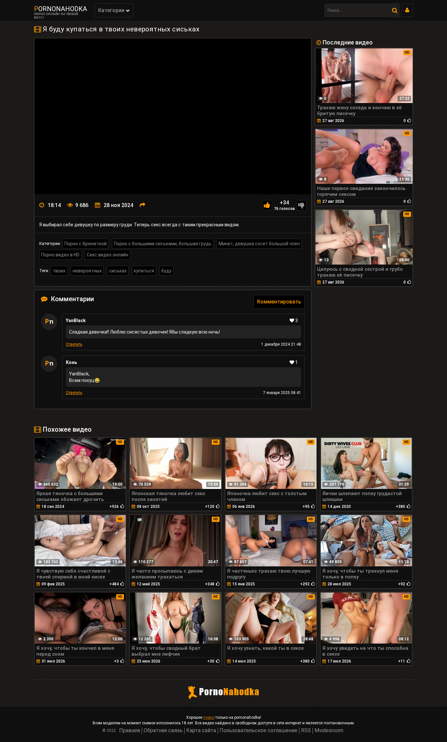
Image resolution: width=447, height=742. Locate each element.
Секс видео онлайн (107, 254)
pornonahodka (60, 9)
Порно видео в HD (60, 254)
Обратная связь (163, 730)
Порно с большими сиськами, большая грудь (162, 243)
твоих (59, 270)
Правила (129, 730)
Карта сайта (201, 730)
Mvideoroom (328, 730)
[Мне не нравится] (301, 205)
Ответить (74, 344)
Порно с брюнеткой (85, 243)
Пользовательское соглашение (258, 730)
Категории (112, 10)
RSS (306, 730)
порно (208, 717)
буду (166, 270)
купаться (144, 270)
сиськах (118, 270)
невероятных (87, 270)
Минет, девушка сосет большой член (259, 243)
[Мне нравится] (267, 205)
